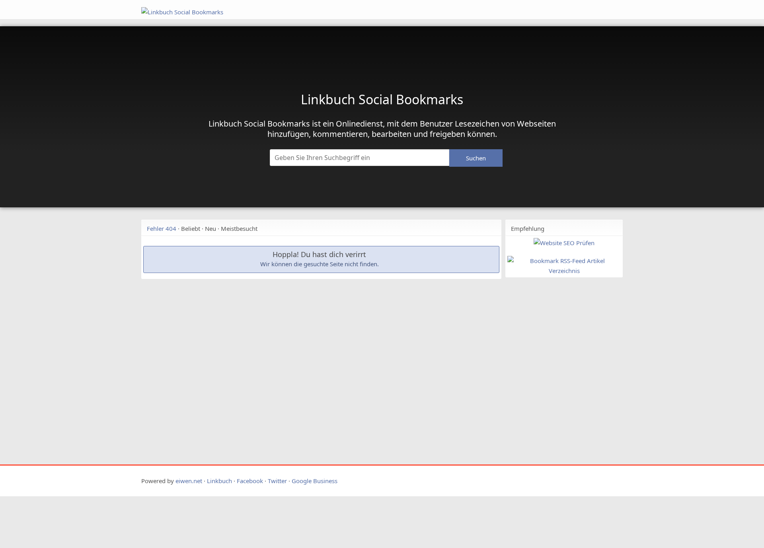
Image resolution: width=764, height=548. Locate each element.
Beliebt (190, 228)
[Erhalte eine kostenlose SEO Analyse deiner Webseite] (564, 243)
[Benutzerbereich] (586, 7)
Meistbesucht (239, 228)
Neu (210, 228)
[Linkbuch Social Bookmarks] (333, 12)
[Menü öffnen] (552, 7)
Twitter (277, 481)
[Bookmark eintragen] (605, 7)
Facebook (250, 481)
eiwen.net (188, 481)
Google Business (314, 481)
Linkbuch (219, 481)
